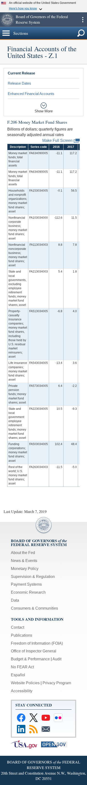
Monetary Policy (24, 569)
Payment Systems (26, 584)
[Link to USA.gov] (25, 744)
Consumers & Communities (34, 608)
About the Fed (23, 553)
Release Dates (19, 83)
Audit (56, 659)
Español (18, 675)
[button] (7, 19)
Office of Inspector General (33, 651)
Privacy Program (57, 683)
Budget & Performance (30, 659)
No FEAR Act (22, 667)
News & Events (24, 561)
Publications (21, 635)
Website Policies (25, 683)
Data (15, 600)
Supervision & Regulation (33, 577)
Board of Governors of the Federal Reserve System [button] (42, 19)
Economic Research (28, 592)
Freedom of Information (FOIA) (37, 643)
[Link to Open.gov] (55, 744)
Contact (17, 627)
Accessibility (21, 691)
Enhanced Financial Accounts (31, 94)
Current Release (21, 73)
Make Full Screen (57, 140)
